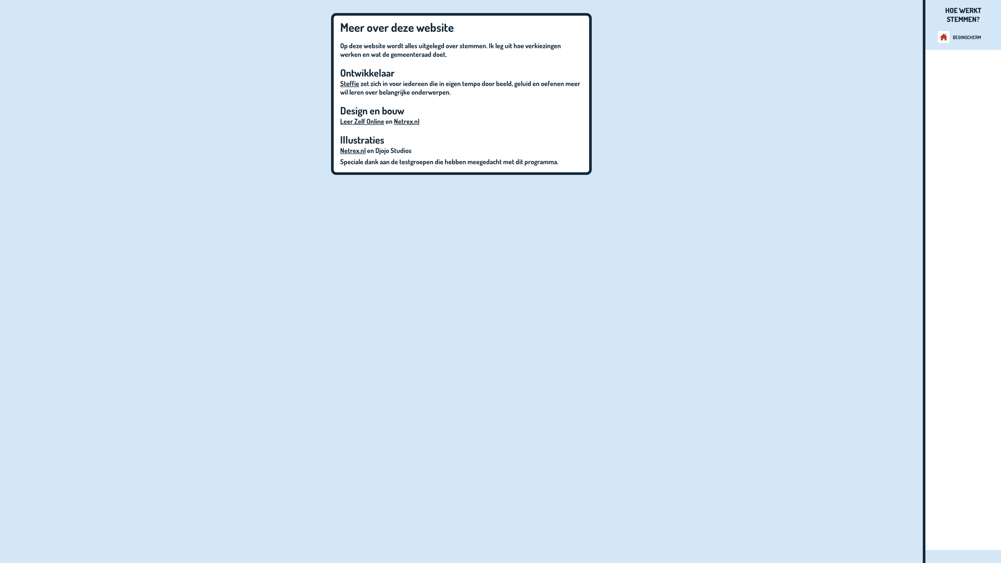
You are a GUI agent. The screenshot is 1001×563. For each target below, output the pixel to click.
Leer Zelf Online (362, 121)
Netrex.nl (406, 121)
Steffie (349, 83)
